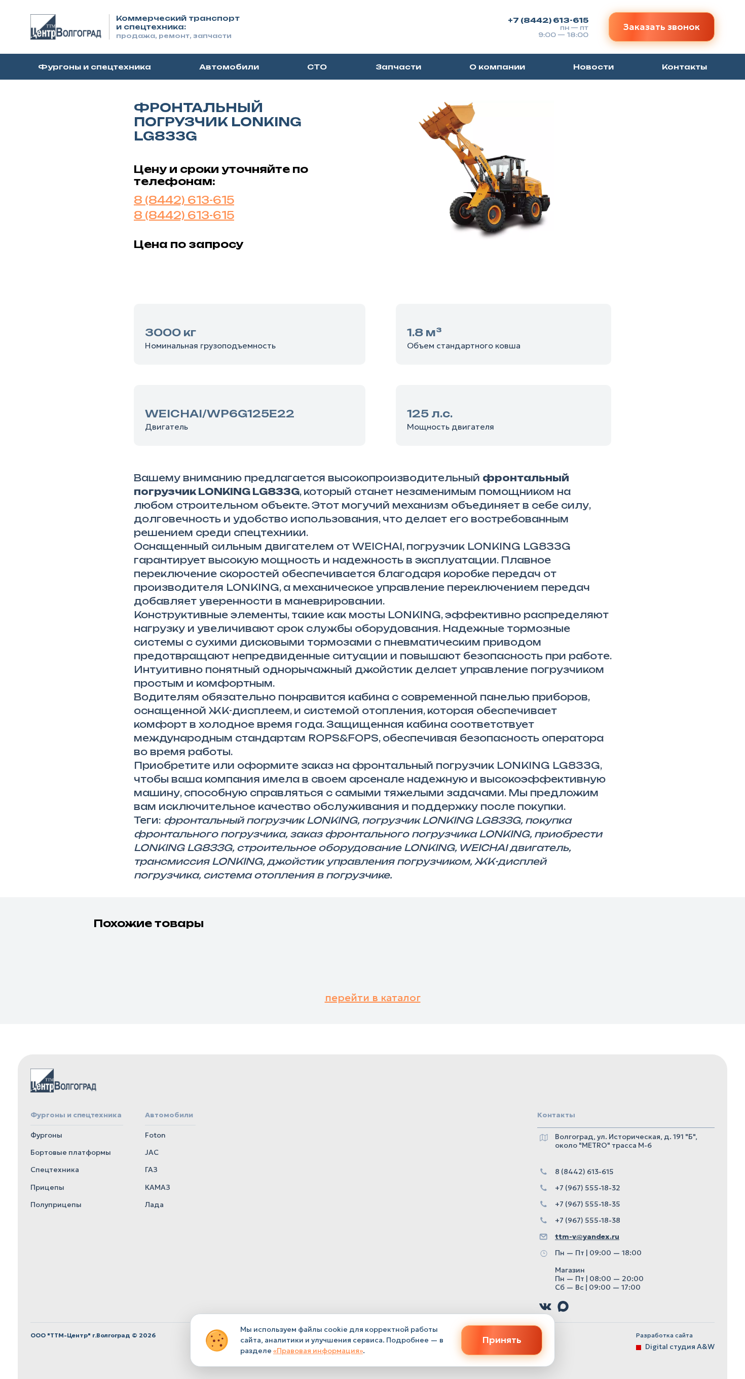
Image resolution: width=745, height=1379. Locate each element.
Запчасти (398, 67)
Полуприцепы (56, 1204)
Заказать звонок (661, 26)
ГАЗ (151, 1169)
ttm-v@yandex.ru (587, 1236)
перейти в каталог (373, 998)
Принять (502, 1340)
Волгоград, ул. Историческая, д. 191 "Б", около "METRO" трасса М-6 (626, 1141)
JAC (152, 1152)
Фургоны (46, 1135)
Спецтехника (54, 1169)
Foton (155, 1135)
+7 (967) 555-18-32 (587, 1188)
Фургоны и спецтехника (94, 67)
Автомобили (229, 67)
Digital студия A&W (680, 1346)
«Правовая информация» (318, 1350)
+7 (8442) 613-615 (548, 20)
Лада (154, 1204)
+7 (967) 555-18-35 (587, 1204)
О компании (497, 67)
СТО (317, 67)
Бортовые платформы (70, 1152)
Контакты (684, 67)
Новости (593, 67)
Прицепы (47, 1187)
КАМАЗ (157, 1187)
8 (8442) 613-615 (184, 200)
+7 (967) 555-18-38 (587, 1220)
